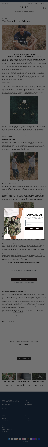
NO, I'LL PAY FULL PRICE (34, 232)
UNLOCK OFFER (34, 228)
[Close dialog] (43, 209)
